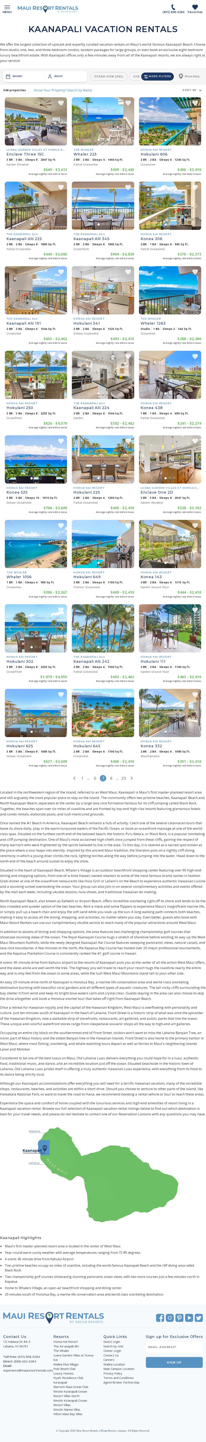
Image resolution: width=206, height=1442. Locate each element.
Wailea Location (114, 1364)
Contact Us (111, 1355)
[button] (66, 76)
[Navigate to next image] (62, 121)
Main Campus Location (118, 1369)
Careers (108, 1360)
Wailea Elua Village (65, 1364)
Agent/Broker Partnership (121, 1382)
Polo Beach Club (64, 1369)
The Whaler (61, 1351)
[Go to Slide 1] (31, 140)
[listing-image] (36, 121)
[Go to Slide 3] (40, 140)
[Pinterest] (179, 1318)
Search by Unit (113, 1346)
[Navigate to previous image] (9, 121)
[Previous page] (74, 778)
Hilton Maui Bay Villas (67, 1414)
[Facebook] (160, 1318)
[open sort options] (200, 90)
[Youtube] (189, 1318)
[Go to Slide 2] (36, 140)
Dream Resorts (108, 1430)
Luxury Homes (63, 1373)
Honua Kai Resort (65, 1342)
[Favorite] (61, 103)
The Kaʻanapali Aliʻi (66, 1346)
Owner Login (112, 1351)
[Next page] (131, 778)
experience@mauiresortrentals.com (28, 1370)
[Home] (48, 9)
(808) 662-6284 (25, 1361)
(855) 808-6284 (29, 1357)
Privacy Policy (112, 1373)
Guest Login (111, 1342)
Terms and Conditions (118, 1378)
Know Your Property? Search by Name (63, 90)
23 (124, 778)
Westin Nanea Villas (66, 1409)
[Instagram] (170, 1318)
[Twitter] (199, 1318)
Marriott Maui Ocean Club (70, 1387)
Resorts (61, 1337)
